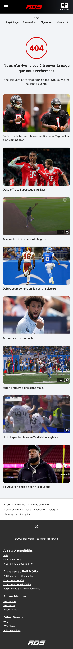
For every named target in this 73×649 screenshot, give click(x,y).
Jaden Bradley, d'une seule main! (23, 388)
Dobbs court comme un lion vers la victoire (29, 289)
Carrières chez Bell (38, 504)
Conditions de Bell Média (17, 509)
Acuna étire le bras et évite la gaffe (25, 239)
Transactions (30, 22)
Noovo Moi (9, 605)
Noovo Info (9, 601)
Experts (8, 504)
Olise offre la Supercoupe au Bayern (25, 190)
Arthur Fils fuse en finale (18, 338)
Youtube (8, 514)
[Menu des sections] (6, 6)
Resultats (64, 9)
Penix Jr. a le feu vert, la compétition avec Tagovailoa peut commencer (36, 138)
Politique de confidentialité (18, 576)
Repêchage (12, 22)
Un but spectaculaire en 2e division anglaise (30, 437)
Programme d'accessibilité (18, 563)
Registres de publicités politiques (21, 588)
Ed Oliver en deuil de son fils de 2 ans (26, 487)
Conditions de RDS (13, 580)
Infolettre (20, 504)
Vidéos (60, 22)
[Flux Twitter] (36, 526)
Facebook (39, 509)
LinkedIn (25, 514)
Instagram (53, 509)
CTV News (9, 626)
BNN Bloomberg (12, 630)
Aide (5, 555)
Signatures (47, 22)
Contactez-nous (12, 559)
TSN (5, 622)
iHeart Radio (10, 609)
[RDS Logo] (34, 6)
